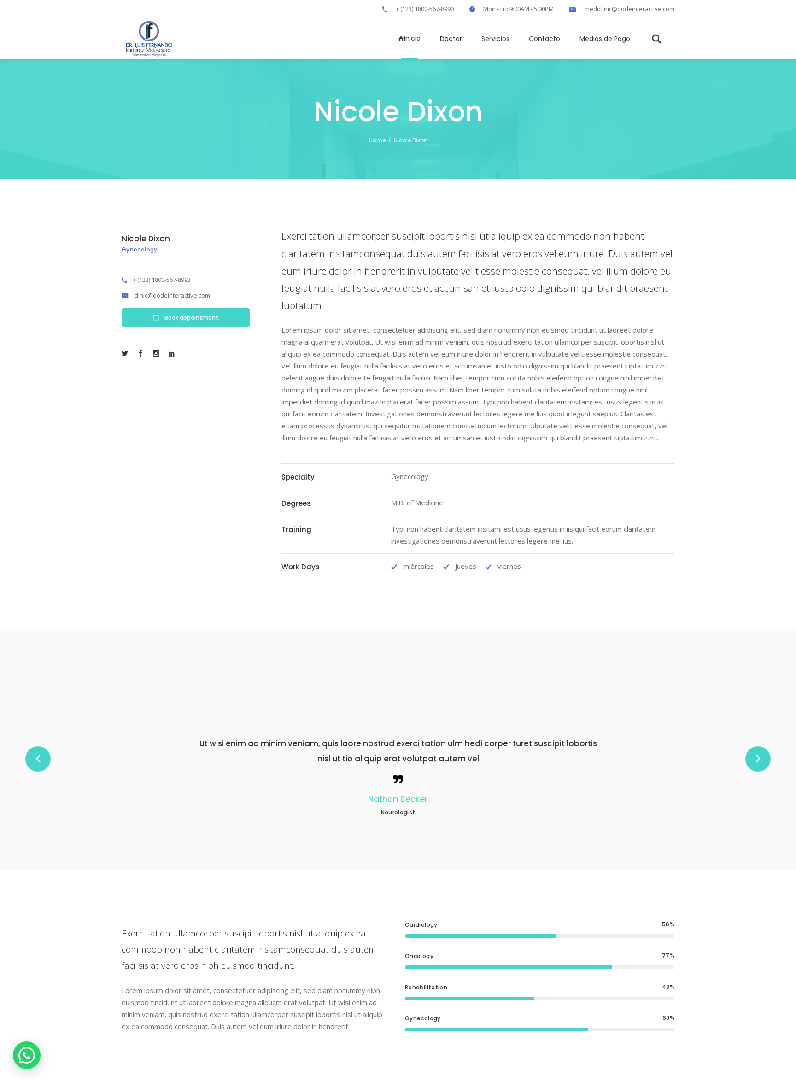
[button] (27, 1055)
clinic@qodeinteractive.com (172, 295)
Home (377, 140)
